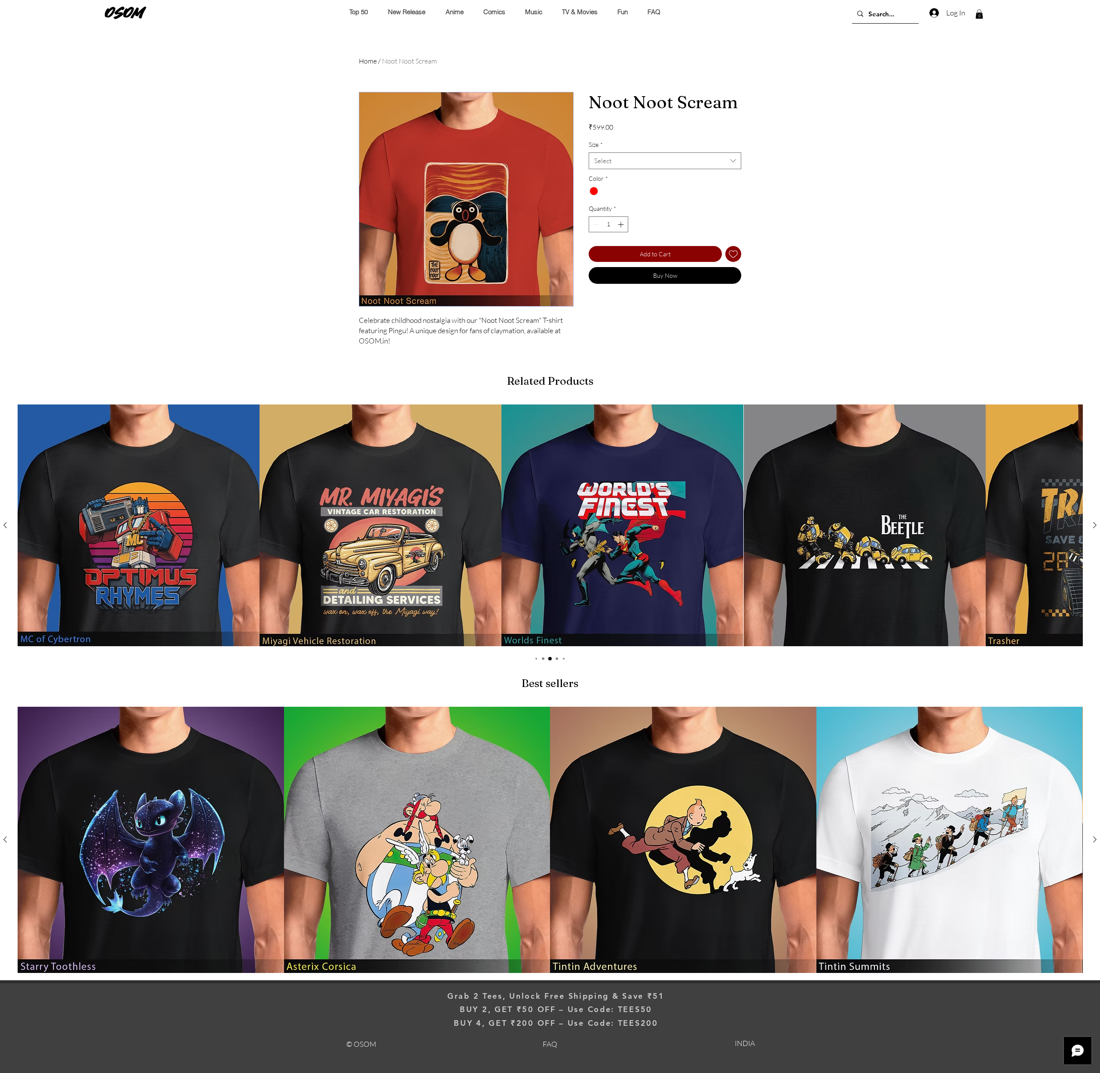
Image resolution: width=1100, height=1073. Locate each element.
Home (368, 61)
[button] (979, 14)
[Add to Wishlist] (733, 254)
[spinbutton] (608, 224)
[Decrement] (595, 224)
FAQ (550, 1044)
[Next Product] (1095, 525)
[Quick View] (139, 525)
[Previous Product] (5, 525)
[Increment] (621, 224)
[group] (550, 525)
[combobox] (665, 160)
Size (596, 144)
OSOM (124, 12)
